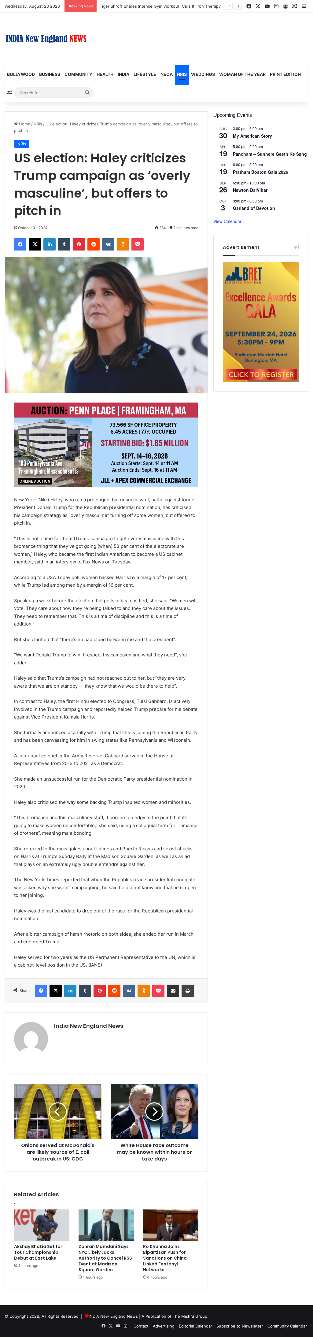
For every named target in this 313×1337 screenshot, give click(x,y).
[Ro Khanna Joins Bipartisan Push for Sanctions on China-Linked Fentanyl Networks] (170, 1225)
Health (105, 74)
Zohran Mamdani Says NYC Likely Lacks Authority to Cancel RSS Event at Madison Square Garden (105, 1258)
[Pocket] (137, 244)
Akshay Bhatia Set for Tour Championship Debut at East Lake (38, 1252)
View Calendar (227, 221)
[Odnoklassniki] (123, 244)
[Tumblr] (64, 244)
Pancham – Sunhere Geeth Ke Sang (270, 154)
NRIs (182, 74)
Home (24, 123)
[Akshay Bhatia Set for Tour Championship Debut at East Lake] (41, 1225)
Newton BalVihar (250, 190)
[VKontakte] (108, 244)
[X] (35, 244)
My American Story (252, 136)
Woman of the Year (242, 74)
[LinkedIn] (49, 244)
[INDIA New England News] (46, 39)
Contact (141, 1326)
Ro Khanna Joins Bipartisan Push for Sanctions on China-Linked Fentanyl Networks (166, 1258)
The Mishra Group (190, 1316)
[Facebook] (20, 244)
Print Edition (285, 74)
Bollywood (21, 74)
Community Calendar (287, 1326)
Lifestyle (145, 74)
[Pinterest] (79, 244)
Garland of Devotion (254, 208)
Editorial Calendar (195, 1326)
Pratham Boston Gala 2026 (260, 172)
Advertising (164, 1326)
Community (78, 74)
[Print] (188, 991)
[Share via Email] (173, 991)
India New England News (88, 1026)
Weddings (203, 74)
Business (49, 74)
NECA (166, 74)
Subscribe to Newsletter (239, 1326)
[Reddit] (93, 244)
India (123, 74)
